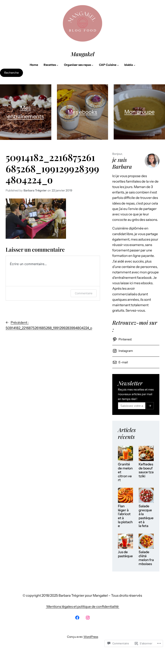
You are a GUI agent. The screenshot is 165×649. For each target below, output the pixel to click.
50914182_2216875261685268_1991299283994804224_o (52, 168)
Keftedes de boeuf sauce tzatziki (146, 470)
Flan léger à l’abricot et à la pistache (125, 516)
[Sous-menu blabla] (134, 65)
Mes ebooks (82, 112)
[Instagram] (87, 617)
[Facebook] (77, 617)
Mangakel (82, 54)
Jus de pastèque (125, 554)
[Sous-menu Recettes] (57, 65)
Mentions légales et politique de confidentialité (82, 607)
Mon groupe (139, 112)
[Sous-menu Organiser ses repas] (92, 65)
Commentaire (83, 293)
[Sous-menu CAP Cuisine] (118, 65)
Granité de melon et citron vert (125, 472)
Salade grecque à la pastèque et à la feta (146, 516)
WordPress (91, 637)
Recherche (11, 72)
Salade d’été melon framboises (146, 558)
